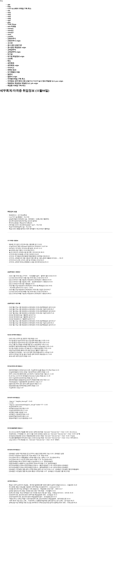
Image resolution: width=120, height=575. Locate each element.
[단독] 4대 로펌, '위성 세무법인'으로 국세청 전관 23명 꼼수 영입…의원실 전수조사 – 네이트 (39, 493)
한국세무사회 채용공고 (14, 397)
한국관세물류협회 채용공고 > (15, 428)
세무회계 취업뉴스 (13, 481)
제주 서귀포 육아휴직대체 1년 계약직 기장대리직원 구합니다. (29, 374)
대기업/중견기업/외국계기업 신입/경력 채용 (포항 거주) (27, 342)
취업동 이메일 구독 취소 (17, 85)
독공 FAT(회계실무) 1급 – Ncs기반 (20, 227)
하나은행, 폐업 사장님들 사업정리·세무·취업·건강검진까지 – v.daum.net (32, 487)
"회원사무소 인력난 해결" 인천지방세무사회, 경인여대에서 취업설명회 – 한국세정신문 (37, 498)
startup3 (10, 32)
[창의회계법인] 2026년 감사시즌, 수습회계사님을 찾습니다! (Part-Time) (32, 370)
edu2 (9, 14)
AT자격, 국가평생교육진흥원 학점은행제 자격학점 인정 (27, 256)
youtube (10, 36)
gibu (9, 22)
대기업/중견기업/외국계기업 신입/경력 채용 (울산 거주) (27, 340)
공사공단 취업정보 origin (17, 47)
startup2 (10, 30)
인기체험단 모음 (14, 72)
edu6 (9, 18)
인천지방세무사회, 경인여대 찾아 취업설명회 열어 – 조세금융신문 (31, 497)
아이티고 (11, 68)
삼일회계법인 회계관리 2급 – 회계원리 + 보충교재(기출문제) (29, 219)
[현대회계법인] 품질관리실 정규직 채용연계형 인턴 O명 (27, 380)
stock (9, 34)
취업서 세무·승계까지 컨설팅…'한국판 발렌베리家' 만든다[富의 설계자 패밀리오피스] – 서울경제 (41, 485)
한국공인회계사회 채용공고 (15, 366)
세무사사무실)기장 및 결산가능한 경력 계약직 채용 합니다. (28, 354)
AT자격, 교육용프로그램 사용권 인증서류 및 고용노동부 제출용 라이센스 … (34, 258)
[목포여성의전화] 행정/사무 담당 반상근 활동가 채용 (26, 350)
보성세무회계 (13, 406)
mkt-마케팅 (12, 26)
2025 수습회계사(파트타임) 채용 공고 (21, 378)
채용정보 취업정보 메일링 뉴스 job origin (23, 83)
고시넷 (10, 43)
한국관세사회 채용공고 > (14, 449)
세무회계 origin (13, 65)
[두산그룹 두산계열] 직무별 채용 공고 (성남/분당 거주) (27, 344)
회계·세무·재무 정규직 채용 (18, 356)
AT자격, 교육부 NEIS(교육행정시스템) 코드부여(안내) (27, 262)
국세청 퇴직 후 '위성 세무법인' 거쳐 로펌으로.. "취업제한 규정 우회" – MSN (34, 489)
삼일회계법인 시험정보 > (14, 272)
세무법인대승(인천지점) (17, 408)
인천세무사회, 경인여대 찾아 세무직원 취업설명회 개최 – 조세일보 (31, 495)
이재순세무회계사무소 (16, 410)
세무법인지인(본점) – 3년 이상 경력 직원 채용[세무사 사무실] (29, 352)
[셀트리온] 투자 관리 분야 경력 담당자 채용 (23, 384)
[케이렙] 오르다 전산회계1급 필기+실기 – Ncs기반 (25, 225)
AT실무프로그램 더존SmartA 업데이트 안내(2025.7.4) (26, 246)
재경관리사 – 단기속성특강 (18, 215)
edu (9, 10)
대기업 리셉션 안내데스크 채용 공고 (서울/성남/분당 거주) (28, 348)
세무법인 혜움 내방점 (16, 412)
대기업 (10, 54)
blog (9, 6)
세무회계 (11, 63)
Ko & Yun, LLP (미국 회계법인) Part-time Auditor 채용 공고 (27, 376)
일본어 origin (12, 76)
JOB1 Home (12, 24)
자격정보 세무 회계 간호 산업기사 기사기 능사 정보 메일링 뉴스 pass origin (35, 81)
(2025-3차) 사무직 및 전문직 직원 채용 (21, 338)
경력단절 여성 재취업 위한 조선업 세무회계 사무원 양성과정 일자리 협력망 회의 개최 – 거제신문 (41, 502)
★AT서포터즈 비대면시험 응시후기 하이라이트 (24, 252)
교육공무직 (12, 50)
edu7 (9, 20)
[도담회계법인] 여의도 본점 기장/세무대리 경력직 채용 (27, 372)
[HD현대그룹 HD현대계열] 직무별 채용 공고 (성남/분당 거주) (29, 346)
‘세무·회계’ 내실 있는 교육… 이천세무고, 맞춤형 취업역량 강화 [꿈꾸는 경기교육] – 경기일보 (39, 500)
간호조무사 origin (14, 41)
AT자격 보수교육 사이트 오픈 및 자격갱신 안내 (24, 260)
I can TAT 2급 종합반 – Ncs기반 (19, 217)
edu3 (9, 16)
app (9, 4)
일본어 (10, 74)
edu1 (9, 12)
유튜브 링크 (12, 70)
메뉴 (1, 1)
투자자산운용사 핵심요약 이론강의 (20, 223)
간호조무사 (12, 38)
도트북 (10, 59)
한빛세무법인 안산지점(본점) (18, 418)
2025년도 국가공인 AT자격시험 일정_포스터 (23, 248)
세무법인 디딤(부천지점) (17, 414)
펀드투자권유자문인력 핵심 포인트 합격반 (23, 221)
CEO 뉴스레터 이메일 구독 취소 (19, 8)
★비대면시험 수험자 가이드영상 (20, 250)
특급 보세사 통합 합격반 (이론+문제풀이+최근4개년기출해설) (29, 229)
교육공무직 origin (14, 52)
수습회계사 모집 (14, 387)
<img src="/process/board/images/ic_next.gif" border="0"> (26, 404)
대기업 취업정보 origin (16, 56)
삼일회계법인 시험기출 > (14, 303)
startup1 (10, 28)
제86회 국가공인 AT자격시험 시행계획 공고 (23, 244)
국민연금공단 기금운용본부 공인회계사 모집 (24, 382)
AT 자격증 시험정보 (13, 240)
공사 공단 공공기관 (15, 45)
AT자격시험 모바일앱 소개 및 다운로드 (22, 254)
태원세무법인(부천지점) (17, 416)
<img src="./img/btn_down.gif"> (18, 401)
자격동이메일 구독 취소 (16, 79)
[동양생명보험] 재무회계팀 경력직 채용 (22, 386)
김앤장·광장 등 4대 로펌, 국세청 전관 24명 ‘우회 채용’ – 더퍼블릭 (30, 491)
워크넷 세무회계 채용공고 (14, 334)
